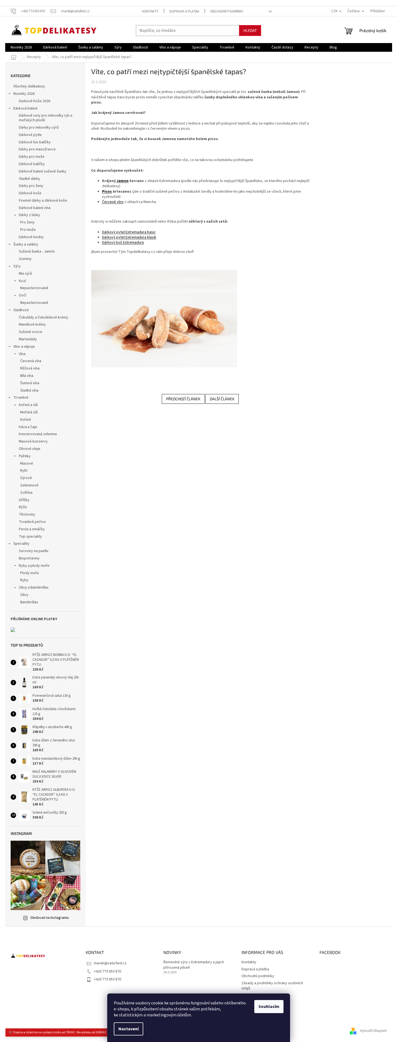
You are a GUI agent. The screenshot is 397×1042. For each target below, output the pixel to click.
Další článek (222, 398)
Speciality (21, 543)
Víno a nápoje (24, 346)
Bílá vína (26, 375)
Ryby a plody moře (34, 565)
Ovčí (22, 295)
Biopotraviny (29, 558)
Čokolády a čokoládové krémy (43, 317)
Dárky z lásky (29, 215)
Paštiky (25, 456)
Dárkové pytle (30, 135)
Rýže (23, 507)
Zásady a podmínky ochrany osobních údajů (272, 985)
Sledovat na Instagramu (49, 917)
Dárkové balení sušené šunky (42, 171)
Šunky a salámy (25, 244)
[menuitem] (21, 47)
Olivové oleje (29, 449)
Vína (22, 354)
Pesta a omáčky (32, 529)
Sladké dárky (29, 178)
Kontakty (150, 11)
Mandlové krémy (32, 324)
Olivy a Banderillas (34, 587)
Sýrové (26, 478)
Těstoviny (27, 514)
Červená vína (30, 361)
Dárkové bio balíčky (35, 142)
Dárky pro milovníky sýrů (39, 127)
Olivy (24, 595)
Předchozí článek (183, 398)
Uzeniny (25, 259)
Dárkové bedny (31, 237)
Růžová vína (30, 368)
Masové (26, 463)
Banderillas (29, 602)
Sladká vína (29, 390)
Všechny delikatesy (29, 86)
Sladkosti (21, 310)
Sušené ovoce (30, 332)
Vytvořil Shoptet (373, 1031)
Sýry (17, 266)
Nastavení (128, 1029)
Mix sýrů (25, 273)
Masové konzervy (33, 441)
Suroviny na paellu (33, 551)
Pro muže (28, 229)
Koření (25, 419)
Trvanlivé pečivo (32, 522)
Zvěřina (26, 492)
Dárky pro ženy (31, 186)
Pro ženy (27, 222)
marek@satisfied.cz (110, 963)
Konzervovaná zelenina (38, 434)
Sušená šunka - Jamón (37, 251)
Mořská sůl (29, 412)
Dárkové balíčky (32, 164)
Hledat (250, 30)
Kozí (22, 281)
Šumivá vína (29, 383)
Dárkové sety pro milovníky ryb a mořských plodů (45, 118)
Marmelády (28, 339)
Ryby (24, 580)
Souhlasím (268, 1007)
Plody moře (29, 573)
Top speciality (30, 536)
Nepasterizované (34, 288)
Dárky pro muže (31, 156)
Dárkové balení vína (34, 208)
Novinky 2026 (24, 93)
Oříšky (24, 500)
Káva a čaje (28, 427)
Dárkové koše (30, 193)
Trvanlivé (20, 397)
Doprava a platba (184, 11)
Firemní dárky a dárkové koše (43, 200)
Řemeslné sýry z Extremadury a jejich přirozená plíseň (193, 965)
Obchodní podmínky (226, 11)
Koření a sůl (28, 405)
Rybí (23, 470)
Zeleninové (29, 485)
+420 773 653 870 (107, 971)
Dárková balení (25, 108)
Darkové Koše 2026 (34, 101)
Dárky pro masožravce (37, 149)
